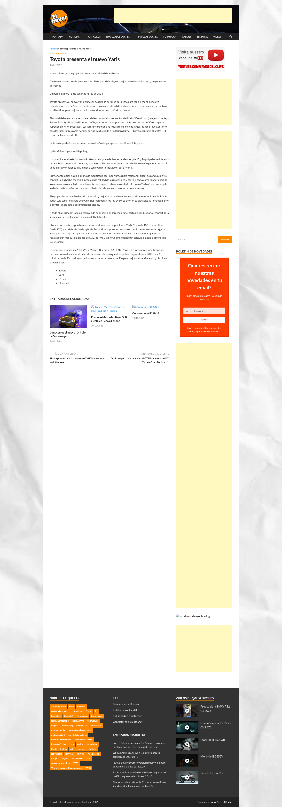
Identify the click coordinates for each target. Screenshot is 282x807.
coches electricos (59, 711)
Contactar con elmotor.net (127, 721)
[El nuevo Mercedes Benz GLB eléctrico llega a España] (109, 309)
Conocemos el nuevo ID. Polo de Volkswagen (68, 334)
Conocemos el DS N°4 (145, 313)
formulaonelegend (60, 720)
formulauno (92, 720)
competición (76, 711)
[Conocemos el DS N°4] (145, 308)
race (72, 744)
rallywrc (65, 758)
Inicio (116, 698)
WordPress (216, 802)
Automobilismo (58, 706)
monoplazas (82, 725)
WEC (75, 763)
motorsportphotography (80, 730)
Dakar (89, 711)
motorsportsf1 (58, 735)
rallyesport (56, 753)
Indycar (54, 725)
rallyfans (69, 753)
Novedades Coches (118, 36)
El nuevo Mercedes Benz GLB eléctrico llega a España (109, 319)
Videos (217, 36)
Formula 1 (169, 36)
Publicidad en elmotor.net (127, 715)
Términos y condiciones (126, 704)
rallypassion (93, 753)
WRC (88, 768)
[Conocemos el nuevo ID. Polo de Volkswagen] (68, 317)
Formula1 (68, 716)
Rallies (63, 749)
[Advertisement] (173, 15)
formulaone (82, 716)
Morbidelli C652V (211, 756)
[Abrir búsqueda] (230, 37)
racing (80, 744)
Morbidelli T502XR (212, 740)
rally (72, 749)
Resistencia (77, 758)
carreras (81, 706)
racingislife (91, 744)
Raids (54, 749)
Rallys (54, 758)
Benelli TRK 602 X (211, 773)
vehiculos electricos (60, 763)
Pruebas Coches (148, 36)
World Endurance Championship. (66, 768)
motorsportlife (58, 730)
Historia (202, 36)
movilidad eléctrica (77, 735)
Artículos (94, 36)
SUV (88, 758)
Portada (57, 36)
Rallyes (187, 36)
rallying (80, 753)
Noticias (74, 36)
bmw (71, 706)
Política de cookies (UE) (126, 709)
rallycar (81, 749)
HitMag (228, 802)
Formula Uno (78, 720)
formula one (97, 716)
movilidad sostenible (61, 739)
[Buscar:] (204, 239)
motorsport (96, 725)
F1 (96, 711)
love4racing (67, 725)
